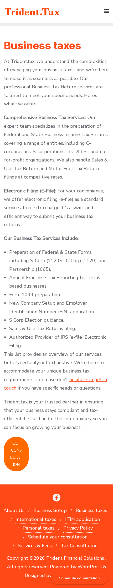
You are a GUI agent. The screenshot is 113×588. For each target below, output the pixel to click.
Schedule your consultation (58, 537)
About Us (13, 510)
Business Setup (50, 510)
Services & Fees (35, 545)
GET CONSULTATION (16, 454)
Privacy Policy (78, 528)
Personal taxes (38, 528)
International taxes (36, 519)
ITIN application (82, 519)
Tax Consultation (79, 545)
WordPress (90, 567)
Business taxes (91, 510)
